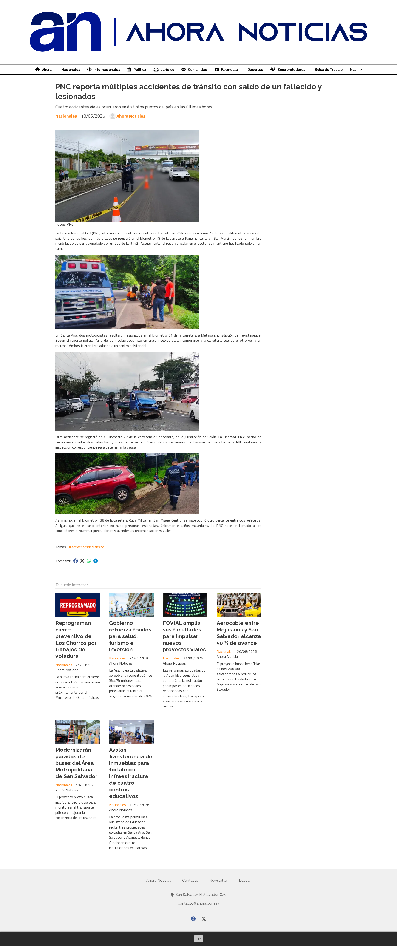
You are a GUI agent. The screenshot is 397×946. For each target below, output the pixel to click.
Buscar (245, 880)
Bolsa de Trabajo (329, 69)
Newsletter (218, 880)
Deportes (255, 69)
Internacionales (107, 69)
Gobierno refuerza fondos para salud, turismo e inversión (130, 636)
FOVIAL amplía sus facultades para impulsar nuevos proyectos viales (184, 636)
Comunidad (197, 69)
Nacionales (70, 69)
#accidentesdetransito (86, 546)
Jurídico (167, 69)
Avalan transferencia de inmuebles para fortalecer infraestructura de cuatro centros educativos (130, 773)
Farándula (229, 69)
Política (140, 69)
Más (353, 69)
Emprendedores (291, 69)
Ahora (47, 69)
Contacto (190, 880)
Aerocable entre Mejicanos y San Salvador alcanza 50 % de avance (239, 633)
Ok (198, 939)
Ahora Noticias (130, 116)
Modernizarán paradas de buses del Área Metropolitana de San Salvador (76, 763)
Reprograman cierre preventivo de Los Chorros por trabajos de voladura (76, 639)
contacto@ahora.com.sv (198, 903)
